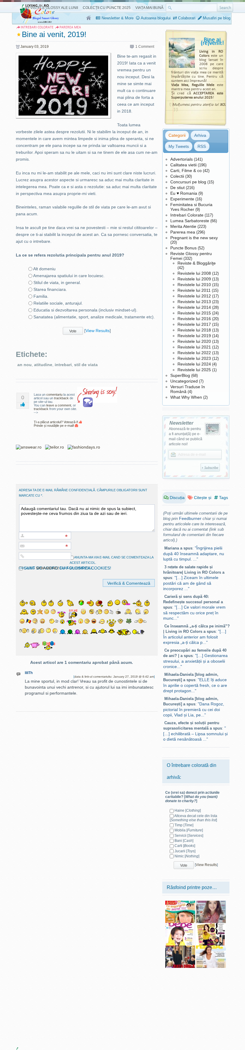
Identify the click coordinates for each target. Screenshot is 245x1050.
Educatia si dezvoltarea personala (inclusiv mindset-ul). (85, 310)
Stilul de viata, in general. (57, 282)
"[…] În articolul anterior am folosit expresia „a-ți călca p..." (194, 637)
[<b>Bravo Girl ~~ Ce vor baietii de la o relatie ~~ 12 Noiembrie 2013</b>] (211, 903)
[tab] (177, 135)
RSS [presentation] (201, 146)
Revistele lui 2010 (194, 284)
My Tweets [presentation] (179, 146)
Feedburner (190, 518)
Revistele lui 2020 (194, 341)
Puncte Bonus (183, 247)
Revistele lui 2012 (194, 296)
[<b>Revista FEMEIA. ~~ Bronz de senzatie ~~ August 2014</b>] (211, 947)
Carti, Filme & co (186, 170)
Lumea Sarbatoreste (189, 220)
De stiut (177, 187)
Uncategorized (184, 381)
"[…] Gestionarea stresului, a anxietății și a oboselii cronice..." (195, 661)
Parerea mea (182, 232)
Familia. (40, 296)
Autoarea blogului (155, 18)
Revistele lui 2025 (194, 369)
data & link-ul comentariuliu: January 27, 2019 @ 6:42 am (114, 676)
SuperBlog (180, 375)
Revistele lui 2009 (194, 279)
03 (36, 46)
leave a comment (58, 405)
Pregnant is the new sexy (194, 237)
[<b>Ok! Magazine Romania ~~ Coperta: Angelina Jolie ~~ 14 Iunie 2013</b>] (180, 947)
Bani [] (183, 841)
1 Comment (144, 46)
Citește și (202, 497)
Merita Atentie (183, 226)
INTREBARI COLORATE (37, 27)
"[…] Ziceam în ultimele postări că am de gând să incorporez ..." (190, 583)
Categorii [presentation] (177, 135)
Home (89, 18)
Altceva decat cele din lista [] (193, 818)
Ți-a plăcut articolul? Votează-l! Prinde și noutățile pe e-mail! (56, 423)
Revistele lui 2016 (194, 318)
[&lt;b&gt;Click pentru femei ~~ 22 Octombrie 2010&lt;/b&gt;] (180, 903)
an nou (24, 364)
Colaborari (186, 18)
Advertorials (181, 159)
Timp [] (183, 825)
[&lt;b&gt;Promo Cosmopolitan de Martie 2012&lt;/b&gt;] (211, 925)
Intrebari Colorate (186, 215)
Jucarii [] (184, 851)
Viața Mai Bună (149, 8)
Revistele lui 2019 (194, 335)
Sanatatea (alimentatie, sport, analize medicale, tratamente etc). (94, 316)
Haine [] (187, 810)
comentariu (54, 394)
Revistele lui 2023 (194, 358)
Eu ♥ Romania (183, 193)
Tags (223, 497)
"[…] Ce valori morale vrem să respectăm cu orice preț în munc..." (194, 613)
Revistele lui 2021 (194, 347)
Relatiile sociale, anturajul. (58, 303)
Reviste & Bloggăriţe (196, 263)
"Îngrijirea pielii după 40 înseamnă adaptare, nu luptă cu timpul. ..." (193, 553)
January (26, 46)
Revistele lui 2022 (194, 352)
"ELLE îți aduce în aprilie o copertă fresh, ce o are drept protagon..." (195, 685)
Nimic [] (186, 856)
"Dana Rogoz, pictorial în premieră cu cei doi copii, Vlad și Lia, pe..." (193, 709)
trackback (61, 398)
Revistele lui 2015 (194, 313)
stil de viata (86, 364)
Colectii (177, 176)
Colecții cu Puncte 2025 (107, 8)
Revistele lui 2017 (194, 324)
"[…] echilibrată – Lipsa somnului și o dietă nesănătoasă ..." (195, 734)
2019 (44, 46)
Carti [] (184, 846)
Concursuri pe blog (188, 181)
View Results (97, 330)
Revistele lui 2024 (194, 364)
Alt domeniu (44, 268)
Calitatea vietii (183, 164)
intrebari (63, 364)
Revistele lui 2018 (194, 330)
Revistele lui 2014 (194, 307)
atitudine (43, 364)
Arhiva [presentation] (200, 135)
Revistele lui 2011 (194, 290)
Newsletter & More (117, 18)
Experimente (182, 199)
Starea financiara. (50, 289)
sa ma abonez (47, 568)
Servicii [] (188, 835)
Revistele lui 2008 (194, 273)
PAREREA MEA (70, 27)
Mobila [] (188, 830)
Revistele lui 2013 (194, 301)
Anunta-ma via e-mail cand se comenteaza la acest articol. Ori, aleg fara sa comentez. (86, 562)
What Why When (186, 397)
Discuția (177, 497)
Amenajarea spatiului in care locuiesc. (69, 275)
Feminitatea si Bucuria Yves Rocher (191, 207)
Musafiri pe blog (216, 18)
